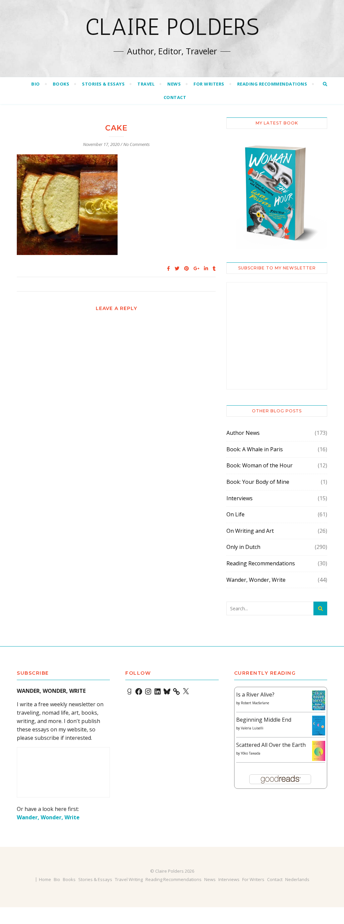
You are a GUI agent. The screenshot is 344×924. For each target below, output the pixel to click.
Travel (146, 84)
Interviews (239, 498)
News (174, 84)
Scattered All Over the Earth (271, 745)
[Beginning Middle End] (318, 725)
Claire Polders (172, 27)
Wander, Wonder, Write (256, 579)
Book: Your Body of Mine (257, 481)
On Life (235, 514)
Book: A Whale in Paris (254, 449)
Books (61, 84)
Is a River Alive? (255, 694)
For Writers (209, 84)
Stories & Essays (103, 84)
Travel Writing (129, 879)
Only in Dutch (243, 547)
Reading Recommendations (272, 84)
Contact (175, 97)
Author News (243, 433)
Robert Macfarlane (255, 703)
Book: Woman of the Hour (259, 465)
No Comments (136, 144)
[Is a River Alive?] (318, 700)
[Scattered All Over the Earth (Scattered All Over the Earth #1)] (318, 751)
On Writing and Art (250, 530)
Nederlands (297, 879)
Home (45, 879)
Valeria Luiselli (252, 728)
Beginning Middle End (263, 719)
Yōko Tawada (250, 753)
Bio (35, 84)
